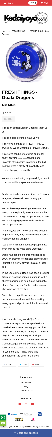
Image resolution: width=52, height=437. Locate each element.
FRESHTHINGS (18, 31)
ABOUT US (26, 382)
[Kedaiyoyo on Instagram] (26, 404)
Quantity (6, 112)
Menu (10, 3)
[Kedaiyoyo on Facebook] (19, 404)
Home (4, 31)
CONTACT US (26, 390)
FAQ (26, 386)
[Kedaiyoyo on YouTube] (32, 404)
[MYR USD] (32, 3)
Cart (46, 3)
